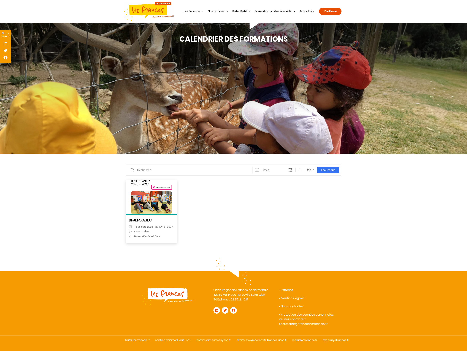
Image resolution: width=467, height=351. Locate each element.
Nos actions (216, 11)
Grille (309, 170)
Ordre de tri (299, 170)
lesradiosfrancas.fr (304, 340)
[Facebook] (5, 57)
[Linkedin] (5, 44)
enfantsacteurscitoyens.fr (213, 340)
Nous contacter (292, 306)
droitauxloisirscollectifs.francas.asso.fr (262, 340)
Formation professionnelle (273, 11)
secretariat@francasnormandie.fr (303, 324)
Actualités (306, 11)
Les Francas (192, 11)
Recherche (328, 170)
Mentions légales (292, 298)
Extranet (287, 290)
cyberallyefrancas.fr (336, 340)
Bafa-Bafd (239, 11)
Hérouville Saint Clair (147, 236)
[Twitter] (5, 50)
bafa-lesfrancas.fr (137, 340)
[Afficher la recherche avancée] (290, 170)
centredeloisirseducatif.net (172, 340)
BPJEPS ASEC (140, 220)
